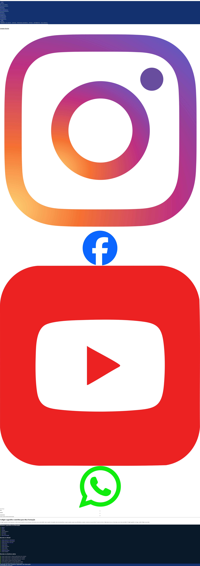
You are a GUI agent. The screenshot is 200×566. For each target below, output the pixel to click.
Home (1, 510)
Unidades (1, 512)
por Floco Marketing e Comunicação (6, 565)
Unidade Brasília (4, 28)
